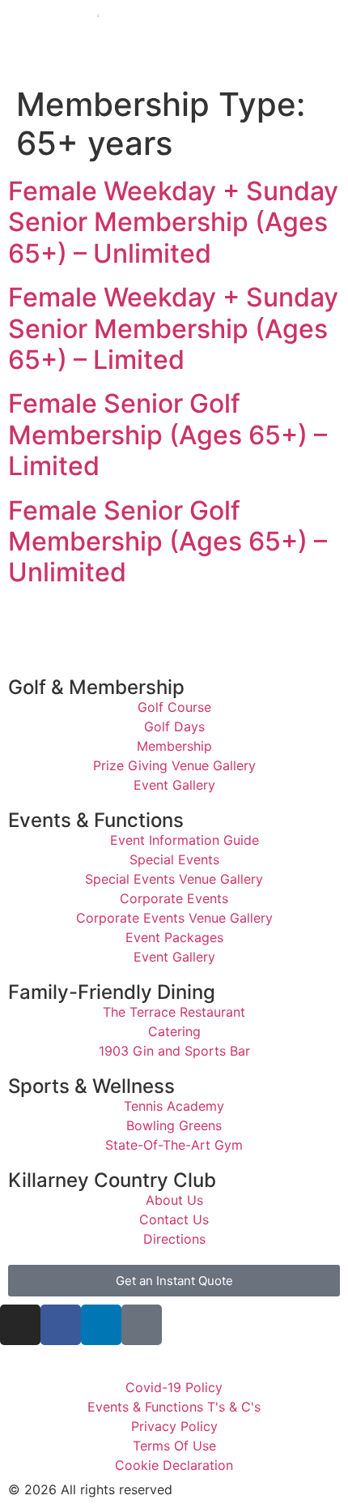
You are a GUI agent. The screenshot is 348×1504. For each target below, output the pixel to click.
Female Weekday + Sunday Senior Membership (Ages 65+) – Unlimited (173, 222)
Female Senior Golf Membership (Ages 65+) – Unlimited (167, 542)
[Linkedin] (101, 1325)
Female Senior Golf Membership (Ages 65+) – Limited (167, 435)
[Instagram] (20, 1325)
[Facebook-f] (60, 1325)
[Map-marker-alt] (141, 1325)
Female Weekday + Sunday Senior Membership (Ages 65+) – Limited (173, 328)
